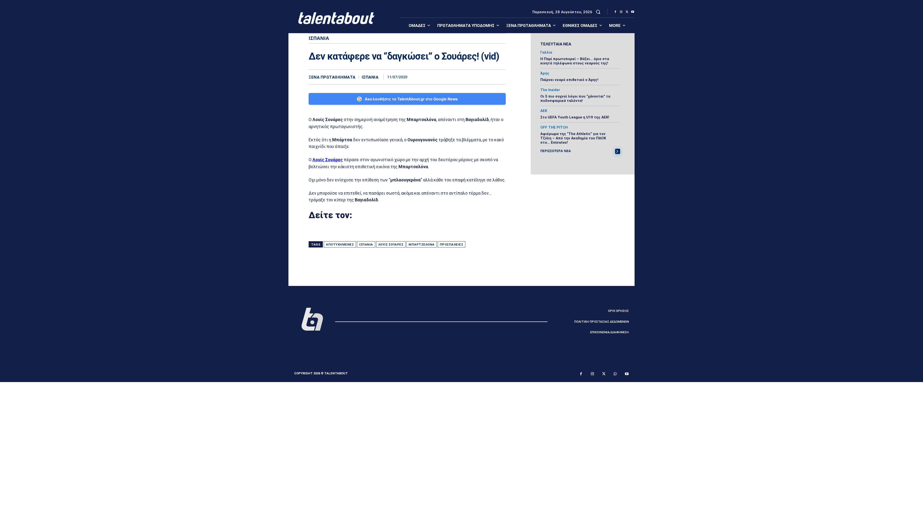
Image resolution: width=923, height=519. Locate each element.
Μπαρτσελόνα (422, 244)
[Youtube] (633, 12)
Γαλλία (546, 52)
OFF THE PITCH (554, 127)
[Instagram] (621, 12)
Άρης (544, 73)
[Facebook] (615, 12)
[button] (598, 12)
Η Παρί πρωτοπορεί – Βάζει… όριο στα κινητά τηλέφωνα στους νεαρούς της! (574, 61)
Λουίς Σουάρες (391, 244)
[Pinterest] (478, 77)
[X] (627, 12)
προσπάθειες (451, 244)
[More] (501, 77)
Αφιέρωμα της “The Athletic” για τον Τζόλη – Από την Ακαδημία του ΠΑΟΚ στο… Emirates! (573, 138)
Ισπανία (370, 77)
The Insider (550, 90)
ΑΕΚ (543, 111)
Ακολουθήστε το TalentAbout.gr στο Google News (411, 99)
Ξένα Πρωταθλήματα (332, 77)
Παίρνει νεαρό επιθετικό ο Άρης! (569, 80)
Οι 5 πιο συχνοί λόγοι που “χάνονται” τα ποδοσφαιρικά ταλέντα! (575, 98)
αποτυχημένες (340, 244)
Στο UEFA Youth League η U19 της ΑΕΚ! (574, 117)
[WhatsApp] (489, 77)
